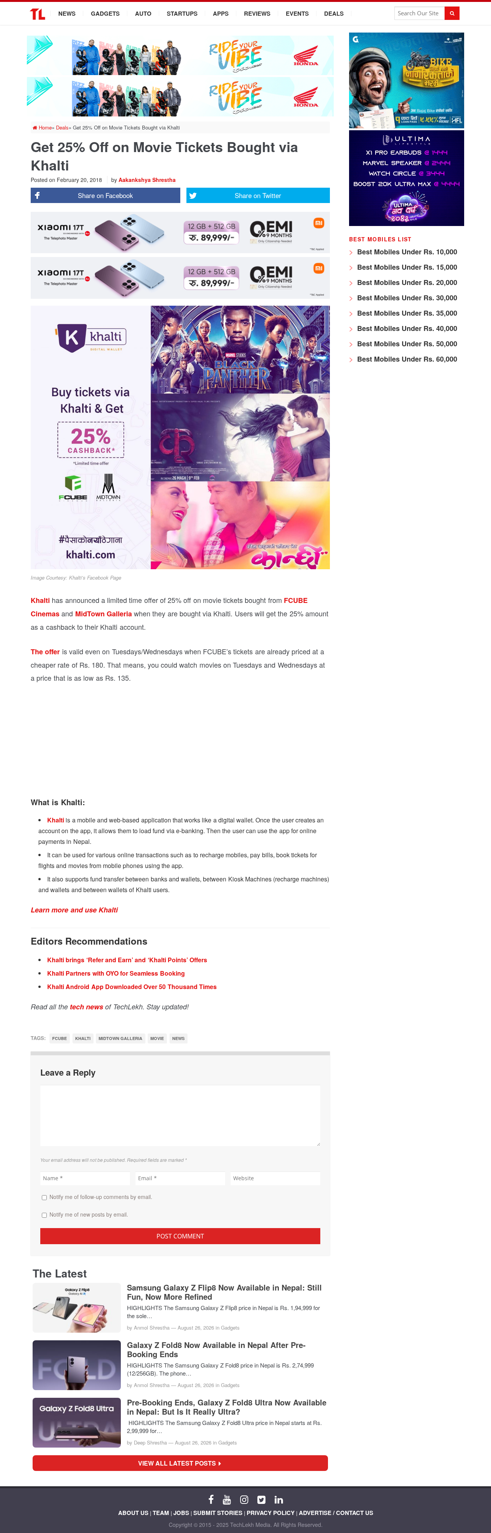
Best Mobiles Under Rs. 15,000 (406, 267)
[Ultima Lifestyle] (406, 224)
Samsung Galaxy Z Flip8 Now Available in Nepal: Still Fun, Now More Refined (224, 1292)
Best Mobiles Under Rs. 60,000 (406, 359)
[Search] (452, 13)
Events (297, 13)
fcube (59, 1038)
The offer (45, 652)
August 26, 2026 (196, 1327)
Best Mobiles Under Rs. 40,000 (406, 328)
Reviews (257, 13)
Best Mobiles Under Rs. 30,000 (406, 298)
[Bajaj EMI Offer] (406, 126)
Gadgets (105, 13)
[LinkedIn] (279, 1499)
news (178, 1038)
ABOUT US (133, 1512)
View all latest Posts (179, 1463)
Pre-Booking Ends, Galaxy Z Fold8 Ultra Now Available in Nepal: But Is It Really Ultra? (226, 1407)
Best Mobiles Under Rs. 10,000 (406, 252)
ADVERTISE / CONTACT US (336, 1512)
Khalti (40, 600)
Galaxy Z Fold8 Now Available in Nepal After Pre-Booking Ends (216, 1349)
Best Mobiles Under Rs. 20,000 (406, 282)
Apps (221, 13)
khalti (83, 1038)
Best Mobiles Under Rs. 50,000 (406, 344)
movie (157, 1038)
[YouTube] (227, 1499)
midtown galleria (120, 1038)
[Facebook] (211, 1499)
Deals (334, 13)
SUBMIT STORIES (217, 1512)
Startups (182, 13)
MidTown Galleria (103, 614)
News (67, 13)
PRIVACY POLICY (271, 1512)
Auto (143, 13)
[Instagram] (244, 1499)
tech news (86, 1007)
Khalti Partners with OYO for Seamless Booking (116, 973)
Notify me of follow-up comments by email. (100, 1197)
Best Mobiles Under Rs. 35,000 (406, 313)
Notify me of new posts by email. (88, 1214)
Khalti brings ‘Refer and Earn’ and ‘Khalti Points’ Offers (127, 959)
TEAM (161, 1512)
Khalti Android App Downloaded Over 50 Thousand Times (132, 986)
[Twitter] (261, 1499)
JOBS (181, 1512)
